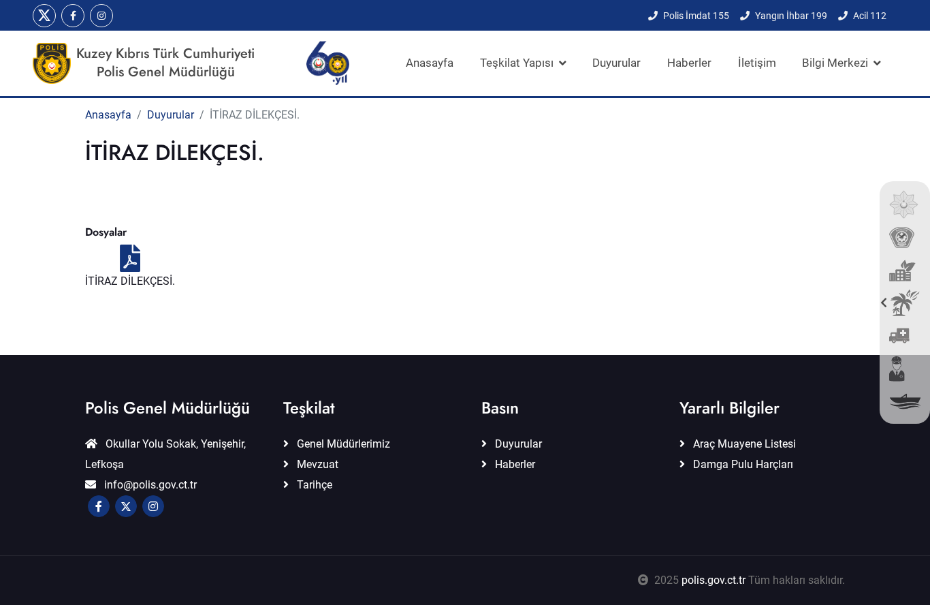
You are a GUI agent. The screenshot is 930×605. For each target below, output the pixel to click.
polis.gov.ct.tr (713, 580)
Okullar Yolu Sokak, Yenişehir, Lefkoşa (165, 454)
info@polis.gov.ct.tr (149, 484)
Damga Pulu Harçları (741, 464)
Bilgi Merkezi (835, 62)
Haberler (689, 62)
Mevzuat (316, 464)
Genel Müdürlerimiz (342, 443)
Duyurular (616, 62)
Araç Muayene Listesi (743, 443)
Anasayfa (429, 62)
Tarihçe (313, 484)
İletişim (757, 62)
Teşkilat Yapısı (517, 62)
